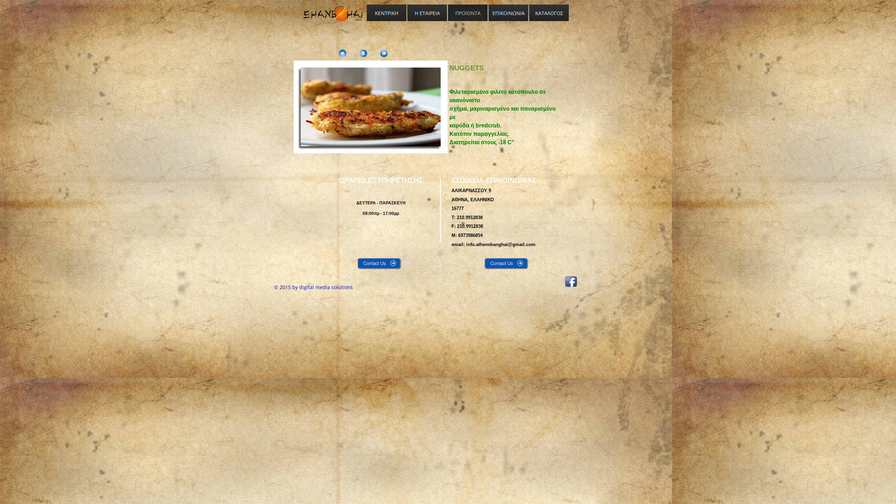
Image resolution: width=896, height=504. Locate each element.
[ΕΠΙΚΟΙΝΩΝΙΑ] (508, 13)
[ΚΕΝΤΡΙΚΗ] (386, 13)
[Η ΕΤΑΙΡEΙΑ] (427, 13)
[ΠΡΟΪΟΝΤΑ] (468, 13)
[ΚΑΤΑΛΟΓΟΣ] (549, 13)
